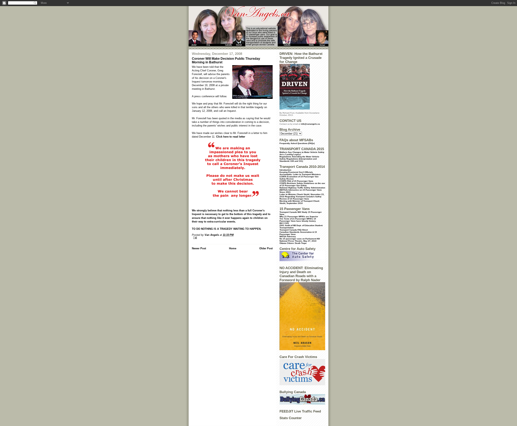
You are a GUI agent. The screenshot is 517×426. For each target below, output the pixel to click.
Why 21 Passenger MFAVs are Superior (299, 216)
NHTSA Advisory (288, 236)
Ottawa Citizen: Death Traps (293, 243)
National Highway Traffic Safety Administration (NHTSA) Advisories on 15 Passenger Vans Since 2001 (302, 190)
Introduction (285, 170)
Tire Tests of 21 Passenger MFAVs (296, 219)
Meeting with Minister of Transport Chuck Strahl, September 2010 (299, 202)
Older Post (266, 248)
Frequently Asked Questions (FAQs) (297, 143)
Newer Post (199, 248)
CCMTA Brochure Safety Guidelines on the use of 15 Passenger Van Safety (302, 184)
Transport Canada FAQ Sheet (294, 230)
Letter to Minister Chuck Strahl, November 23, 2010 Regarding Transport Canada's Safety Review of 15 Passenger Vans (302, 196)
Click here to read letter (230, 136)
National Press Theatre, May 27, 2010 (298, 241)
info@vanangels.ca (310, 124)
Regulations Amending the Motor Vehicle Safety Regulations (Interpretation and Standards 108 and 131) (299, 159)
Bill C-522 (284, 223)
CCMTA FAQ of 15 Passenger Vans (296, 181)
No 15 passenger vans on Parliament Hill (300, 239)
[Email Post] (232, 237)
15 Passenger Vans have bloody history (298, 220)
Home (232, 248)
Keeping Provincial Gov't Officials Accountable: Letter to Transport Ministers (300, 173)
